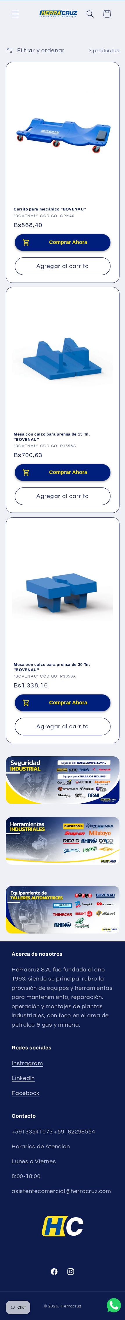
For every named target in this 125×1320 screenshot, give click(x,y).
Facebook (26, 1093)
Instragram (27, 1063)
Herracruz (71, 1306)
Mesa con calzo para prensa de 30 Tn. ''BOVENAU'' (52, 667)
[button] (15, 14)
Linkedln (23, 1078)
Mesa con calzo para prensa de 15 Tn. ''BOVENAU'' (52, 437)
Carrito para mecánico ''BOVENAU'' (50, 209)
